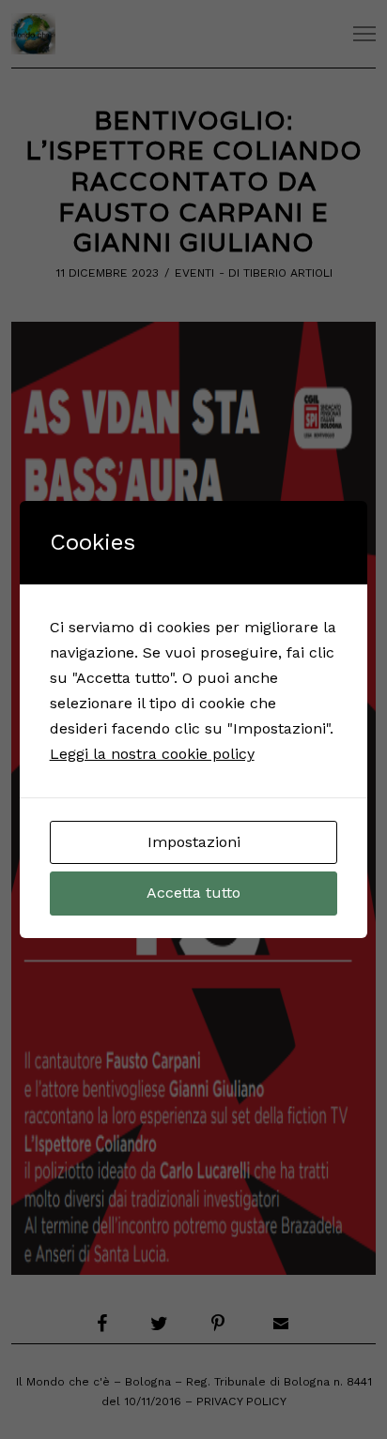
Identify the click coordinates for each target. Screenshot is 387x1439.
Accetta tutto (193, 892)
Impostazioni (193, 842)
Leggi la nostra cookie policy (152, 754)
